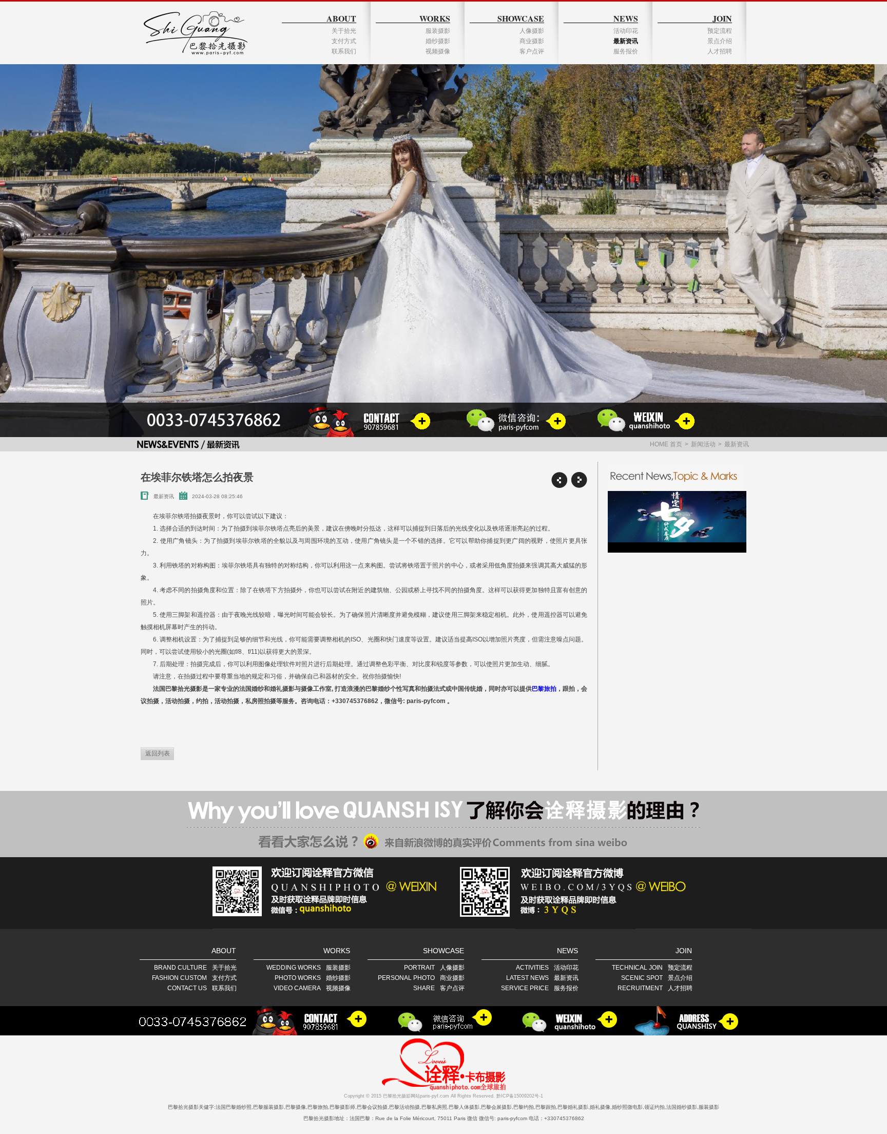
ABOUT (341, 18)
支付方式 (344, 41)
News (625, 18)
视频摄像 (438, 51)
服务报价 (625, 51)
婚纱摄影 (438, 41)
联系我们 (344, 51)
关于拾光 (344, 30)
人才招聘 (719, 51)
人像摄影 (531, 30)
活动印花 (625, 30)
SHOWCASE (520, 18)
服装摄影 (438, 30)
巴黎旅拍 (544, 688)
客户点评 (531, 51)
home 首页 (666, 444)
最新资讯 (625, 41)
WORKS (434, 18)
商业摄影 (531, 41)
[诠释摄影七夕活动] (677, 522)
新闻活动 (703, 444)
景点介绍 (719, 41)
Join (722, 18)
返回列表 (157, 753)
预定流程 (719, 30)
